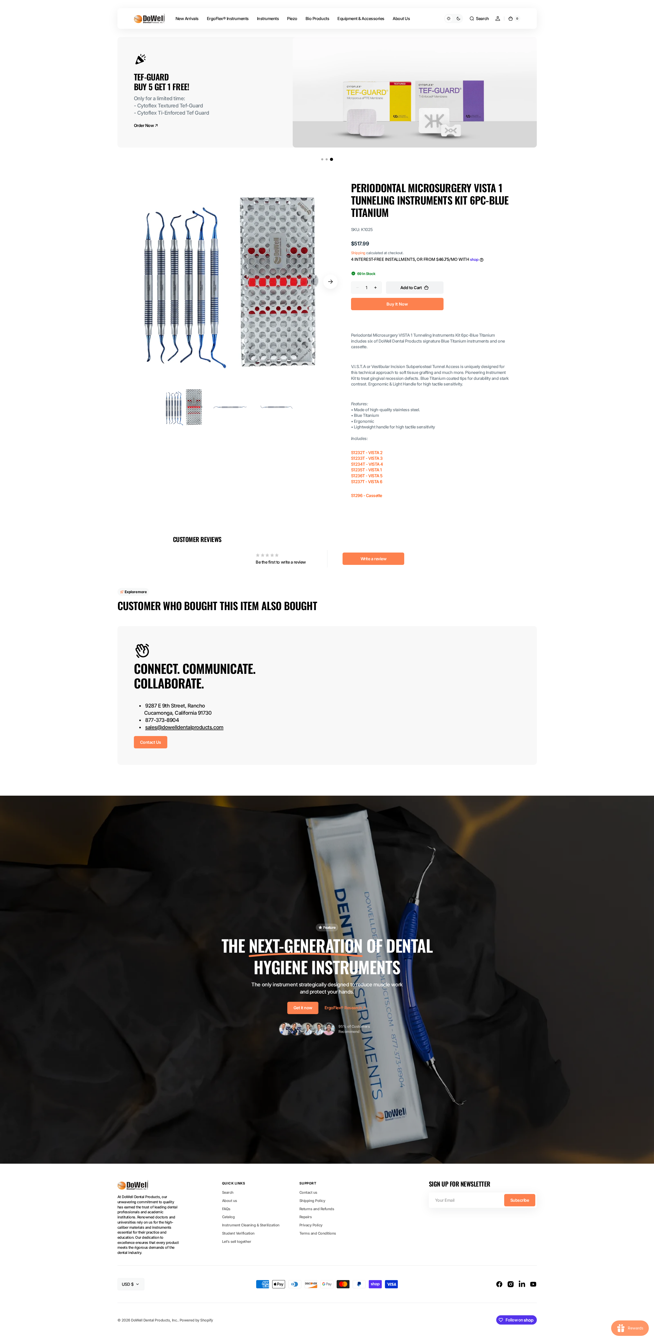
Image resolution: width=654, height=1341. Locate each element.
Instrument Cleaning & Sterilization (251, 1225)
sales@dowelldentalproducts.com (184, 727)
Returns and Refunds (316, 1209)
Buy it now (397, 304)
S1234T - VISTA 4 (367, 464)
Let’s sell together (236, 1241)
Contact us (308, 1192)
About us (229, 1200)
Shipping (358, 253)
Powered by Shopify (196, 1320)
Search (228, 1192)
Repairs (305, 1217)
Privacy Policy (311, 1225)
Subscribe (519, 1200)
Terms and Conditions (317, 1233)
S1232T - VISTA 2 (367, 452)
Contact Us (150, 742)
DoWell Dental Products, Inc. (154, 1320)
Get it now (302, 1007)
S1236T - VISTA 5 (367, 475)
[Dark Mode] (453, 18)
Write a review (373, 558)
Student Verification (238, 1233)
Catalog (228, 1217)
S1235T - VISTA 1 (366, 469)
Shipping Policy (312, 1200)
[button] (479, 18)
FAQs (226, 1209)
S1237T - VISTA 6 (366, 481)
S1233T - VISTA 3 (367, 458)
